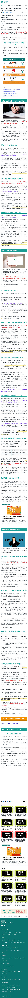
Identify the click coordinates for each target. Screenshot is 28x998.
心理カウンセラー (20, 950)
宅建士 (3, 958)
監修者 (13, 985)
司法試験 (3, 940)
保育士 (3, 952)
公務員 (3, 966)
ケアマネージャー (5, 950)
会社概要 (3, 985)
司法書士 (9, 940)
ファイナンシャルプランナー (8, 932)
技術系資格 (20, 971)
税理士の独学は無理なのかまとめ (10, 95)
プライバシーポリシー (6, 987)
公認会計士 (4, 934)
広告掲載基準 (17, 989)
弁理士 (11, 942)
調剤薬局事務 (16, 947)
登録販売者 (9, 947)
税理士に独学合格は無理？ (9, 91)
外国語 (15, 979)
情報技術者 (4, 971)
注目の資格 (4, 979)
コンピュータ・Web (12, 971)
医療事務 (3, 947)
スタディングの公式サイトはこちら (9, 723)
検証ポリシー (15, 987)
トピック (20, 979)
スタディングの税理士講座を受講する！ (13, 719)
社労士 (13, 940)
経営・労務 (22, 942)
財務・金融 (14, 934)
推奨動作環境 (4, 991)
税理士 (5, 5)
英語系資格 (10, 979)
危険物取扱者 (4, 973)
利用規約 (18, 985)
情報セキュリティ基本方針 (7, 989)
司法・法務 (16, 942)
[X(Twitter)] (24, 801)
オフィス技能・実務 (10, 966)
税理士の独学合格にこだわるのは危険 (11, 89)
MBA (9, 934)
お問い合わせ (11, 991)
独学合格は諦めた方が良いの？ (10, 93)
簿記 (16, 932)
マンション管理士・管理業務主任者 (13, 958)
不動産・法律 (4, 960)
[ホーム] (1, 5)
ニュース (9, 985)
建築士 (23, 958)
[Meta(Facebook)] (26, 801)
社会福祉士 (13, 950)
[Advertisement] (14, 784)
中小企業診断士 (5, 942)
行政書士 (18, 940)
